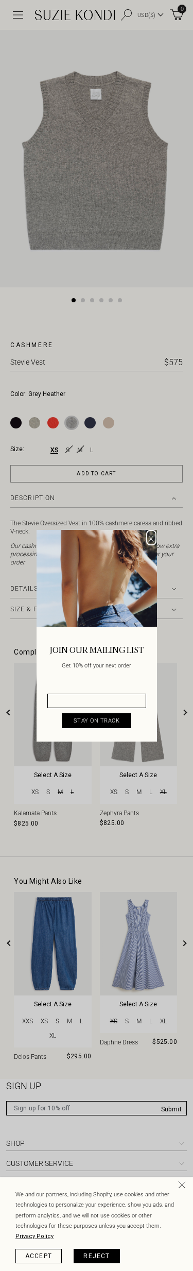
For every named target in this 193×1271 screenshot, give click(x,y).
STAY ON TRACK (97, 720)
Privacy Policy (34, 1236)
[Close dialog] (151, 537)
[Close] (184, 1186)
